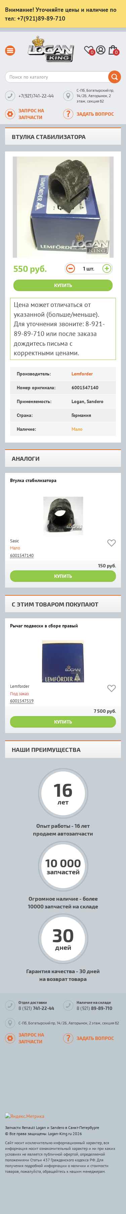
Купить (63, 285)
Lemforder (82, 374)
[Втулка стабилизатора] (63, 516)
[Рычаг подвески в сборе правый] (63, 661)
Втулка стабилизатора (33, 480)
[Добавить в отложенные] (111, 544)
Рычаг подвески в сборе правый (44, 626)
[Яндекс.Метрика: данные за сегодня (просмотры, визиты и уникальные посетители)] (24, 1116)
